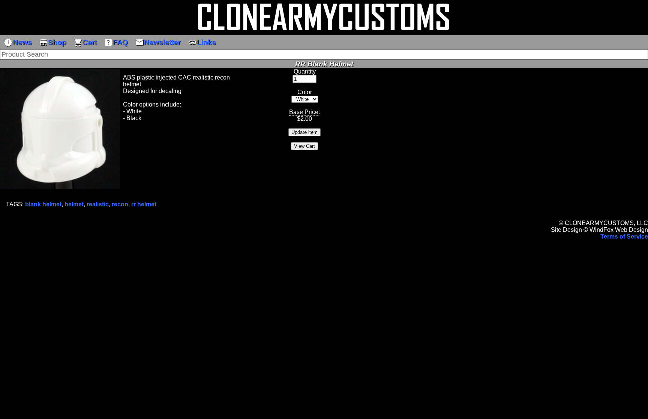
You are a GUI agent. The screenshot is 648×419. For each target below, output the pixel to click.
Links (202, 42)
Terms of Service (624, 236)
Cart (85, 42)
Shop (52, 42)
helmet (74, 204)
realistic (98, 204)
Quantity (305, 71)
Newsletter (157, 42)
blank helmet (43, 204)
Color (304, 92)
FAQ (116, 42)
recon (120, 204)
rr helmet (143, 204)
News (18, 42)
